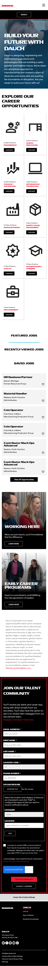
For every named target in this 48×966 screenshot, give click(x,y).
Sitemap (5, 962)
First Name (10, 740)
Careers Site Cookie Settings (12, 956)
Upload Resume (11, 784)
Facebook (3, 942)
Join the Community (24, 879)
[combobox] (24, 814)
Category (10, 810)
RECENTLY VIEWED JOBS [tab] (24, 349)
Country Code (11, 762)
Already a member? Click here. (18, 719)
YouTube (13, 942)
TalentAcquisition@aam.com (18, 668)
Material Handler (15, 393)
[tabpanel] (24, 427)
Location (9, 821)
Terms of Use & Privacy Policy (14, 861)
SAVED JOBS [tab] (24, 363)
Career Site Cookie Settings (24, 897)
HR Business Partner (18, 377)
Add (10, 833)
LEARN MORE (14, 544)
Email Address (12, 729)
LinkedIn (10, 942)
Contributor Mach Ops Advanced (19, 444)
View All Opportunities (24, 479)
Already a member (24, 886)
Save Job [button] (43, 384)
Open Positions (28, 915)
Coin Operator (13, 410)
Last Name (9, 751)
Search (24, 15)
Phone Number (12, 773)
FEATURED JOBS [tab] (24, 336)
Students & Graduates (31, 919)
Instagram (17, 942)
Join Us (25, 911)
